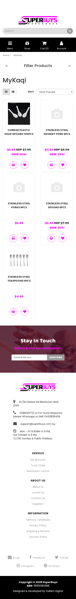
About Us (38, 487)
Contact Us (38, 498)
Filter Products (38, 66)
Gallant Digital (54, 591)
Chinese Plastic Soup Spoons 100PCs (18, 132)
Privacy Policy (38, 525)
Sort (31, 91)
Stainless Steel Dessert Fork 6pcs (57, 132)
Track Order (38, 465)
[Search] (70, 31)
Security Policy (38, 537)
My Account (38, 459)
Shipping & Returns (38, 531)
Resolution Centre (38, 471)
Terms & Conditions (38, 520)
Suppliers (38, 504)
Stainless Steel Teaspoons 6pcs (19, 278)
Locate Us (38, 492)
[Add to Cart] (13, 165)
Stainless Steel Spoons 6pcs (57, 205)
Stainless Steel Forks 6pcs (19, 205)
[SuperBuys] (38, 19)
